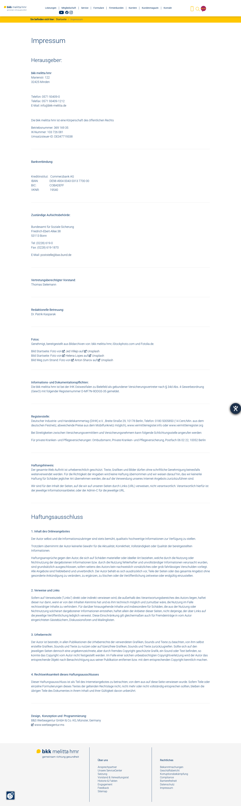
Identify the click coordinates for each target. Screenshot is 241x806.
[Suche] (197, 9)
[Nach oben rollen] (233, 798)
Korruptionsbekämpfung (174, 774)
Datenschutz (167, 784)
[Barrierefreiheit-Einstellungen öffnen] (235, 408)
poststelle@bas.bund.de (55, 255)
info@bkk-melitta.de (53, 105)
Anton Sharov (83, 360)
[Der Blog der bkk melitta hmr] (203, 9)
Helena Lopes (74, 355)
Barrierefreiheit (168, 780)
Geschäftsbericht (170, 770)
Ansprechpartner (107, 767)
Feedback (104, 787)
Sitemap (102, 791)
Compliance (167, 777)
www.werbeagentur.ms (49, 724)
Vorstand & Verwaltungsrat (113, 777)
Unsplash (93, 351)
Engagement (105, 784)
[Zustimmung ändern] (10, 795)
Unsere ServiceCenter (110, 770)
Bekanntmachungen (171, 767)
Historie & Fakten (107, 780)
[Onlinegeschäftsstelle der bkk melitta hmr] (192, 9)
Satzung (102, 774)
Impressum (166, 787)
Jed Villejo (72, 351)
